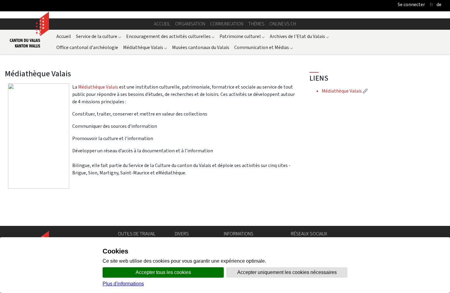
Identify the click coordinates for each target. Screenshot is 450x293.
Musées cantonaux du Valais (200, 47)
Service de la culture (98, 36)
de (439, 4)
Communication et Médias (263, 47)
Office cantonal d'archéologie (87, 47)
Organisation (190, 24)
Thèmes (256, 24)
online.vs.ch (282, 24)
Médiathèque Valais (145, 47)
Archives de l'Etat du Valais (299, 36)
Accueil (162, 24)
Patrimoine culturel (242, 36)
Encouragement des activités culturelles (170, 36)
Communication (226, 24)
